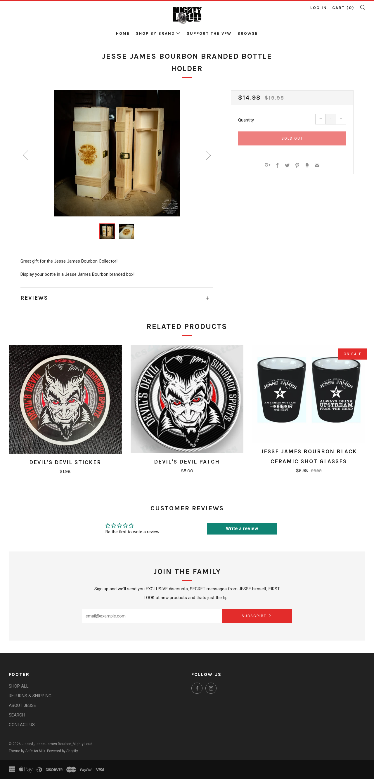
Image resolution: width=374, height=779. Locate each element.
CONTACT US (22, 724)
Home (123, 33)
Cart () (343, 7)
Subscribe (254, 616)
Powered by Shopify (62, 751)
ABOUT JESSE (22, 705)
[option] (117, 153)
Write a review (242, 528)
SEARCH (17, 715)
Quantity (246, 120)
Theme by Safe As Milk (27, 751)
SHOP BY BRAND (155, 33)
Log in (318, 7)
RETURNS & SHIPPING (30, 695)
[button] (107, 231)
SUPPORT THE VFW (209, 33)
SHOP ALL (19, 686)
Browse (248, 33)
